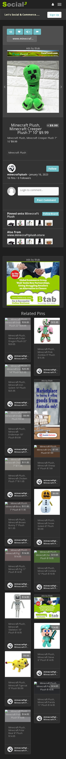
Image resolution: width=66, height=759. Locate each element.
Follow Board (50, 213)
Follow (52, 168)
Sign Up (54, 14)
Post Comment (46, 200)
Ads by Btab (33, 48)
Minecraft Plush (17, 152)
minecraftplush (22, 356)
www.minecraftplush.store (24, 38)
